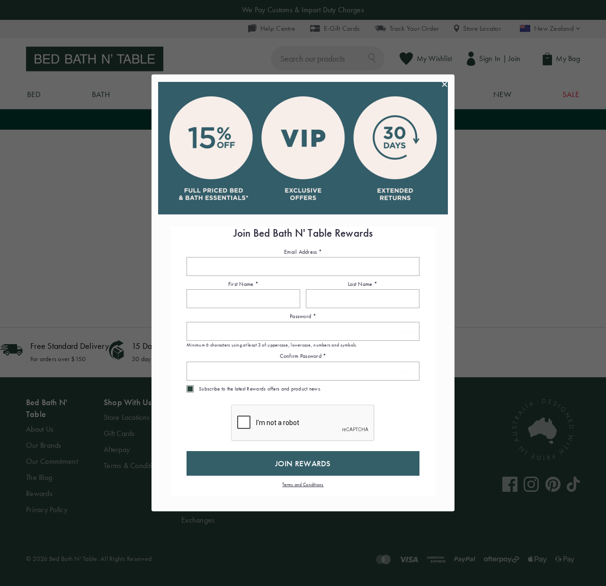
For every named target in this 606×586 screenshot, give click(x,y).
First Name (243, 284)
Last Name (362, 284)
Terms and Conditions (302, 484)
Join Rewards (303, 463)
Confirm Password (303, 356)
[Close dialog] (444, 84)
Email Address (303, 252)
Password (303, 316)
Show (407, 331)
